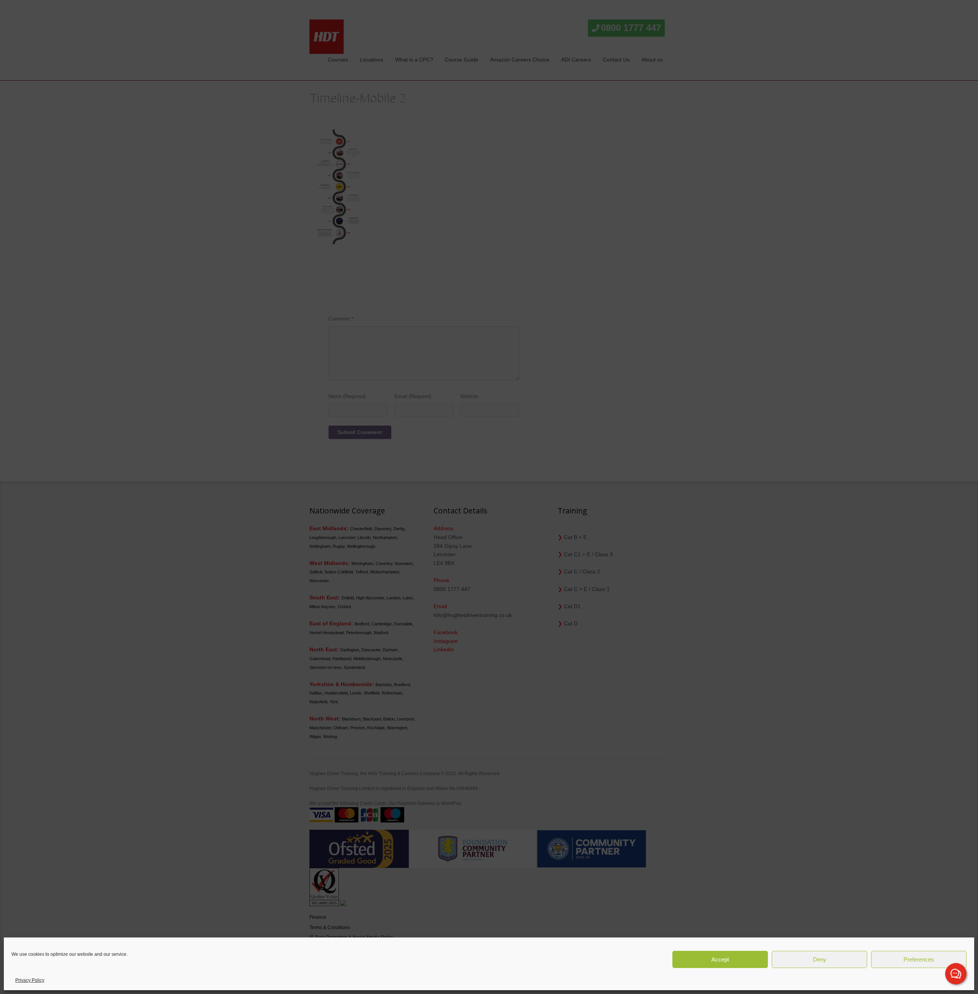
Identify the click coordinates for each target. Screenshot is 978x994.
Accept (720, 959)
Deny (819, 959)
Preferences (919, 959)
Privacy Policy (29, 980)
